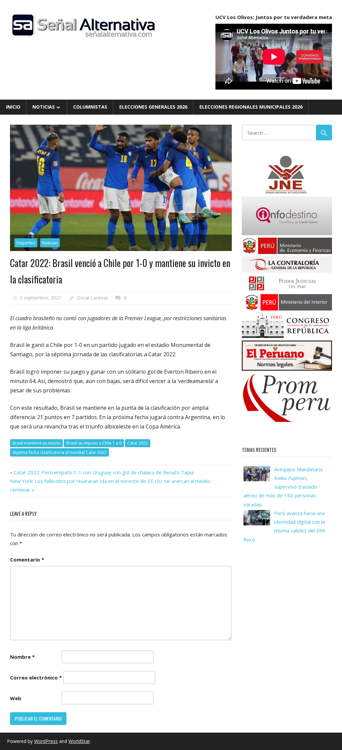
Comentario (27, 559)
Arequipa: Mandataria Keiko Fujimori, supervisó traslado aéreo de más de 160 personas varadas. (283, 487)
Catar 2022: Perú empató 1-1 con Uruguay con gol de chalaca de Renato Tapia (103, 472)
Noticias (43, 107)
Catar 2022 (137, 443)
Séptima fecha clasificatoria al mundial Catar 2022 (59, 452)
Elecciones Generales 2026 (153, 107)
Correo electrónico (36, 677)
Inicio (13, 107)
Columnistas (90, 107)
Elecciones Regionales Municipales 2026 (251, 107)
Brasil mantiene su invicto (36, 443)
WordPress (46, 741)
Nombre (22, 656)
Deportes (25, 243)
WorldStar (79, 741)
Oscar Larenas (92, 297)
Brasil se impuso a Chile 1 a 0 (94, 443)
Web (15, 698)
